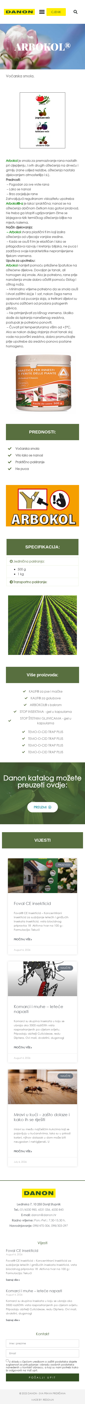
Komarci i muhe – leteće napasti (34, 1291)
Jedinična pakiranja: (28, 561)
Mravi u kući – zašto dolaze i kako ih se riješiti (42, 1117)
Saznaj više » (13, 1279)
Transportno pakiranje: (30, 582)
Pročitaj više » (23, 939)
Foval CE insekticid (32, 903)
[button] (42, 12)
